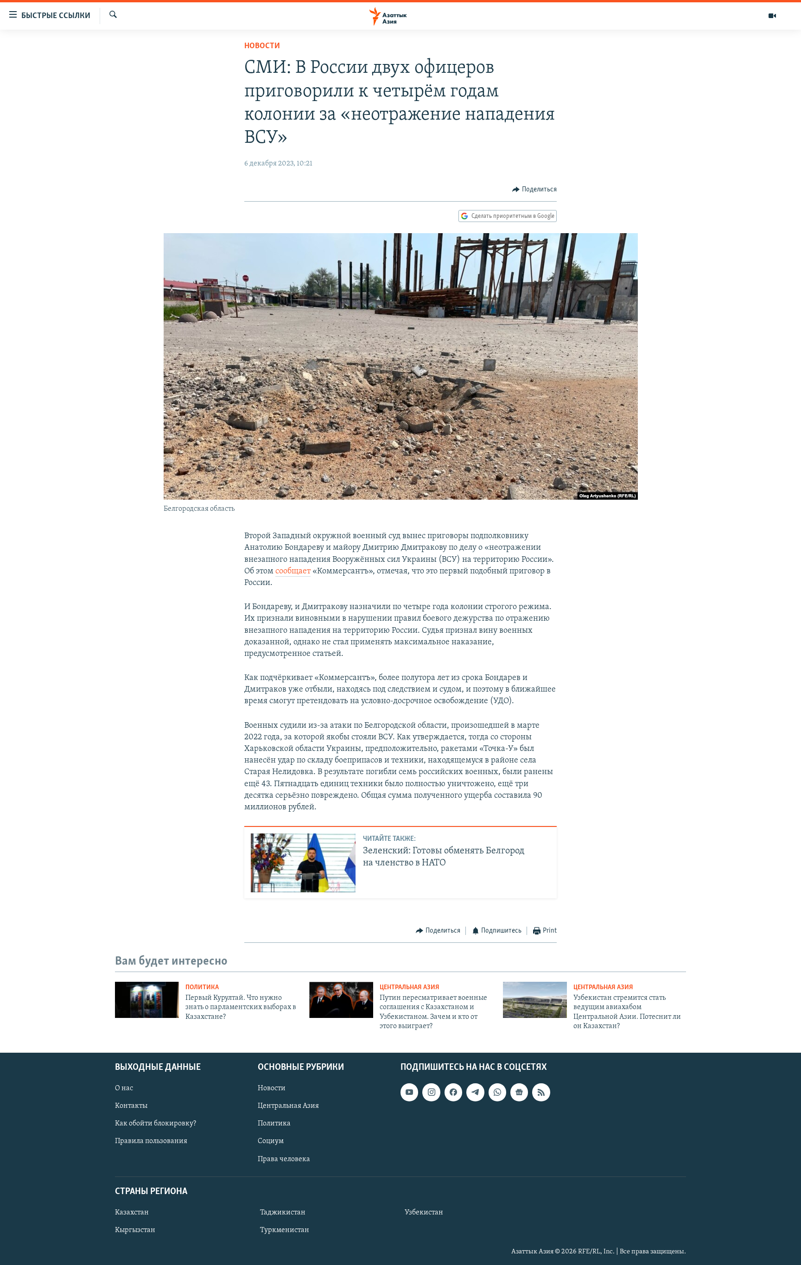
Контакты (131, 1106)
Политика (202, 987)
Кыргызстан (135, 1230)
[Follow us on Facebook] (453, 1092)
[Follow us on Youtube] (409, 1092)
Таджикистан (282, 1212)
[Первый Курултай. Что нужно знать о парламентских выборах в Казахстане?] (147, 1000)
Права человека (284, 1159)
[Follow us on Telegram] (475, 1092)
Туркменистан (284, 1230)
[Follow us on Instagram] (431, 1092)
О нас (124, 1088)
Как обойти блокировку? (155, 1123)
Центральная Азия (409, 987)
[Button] (534, 190)
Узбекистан (424, 1212)
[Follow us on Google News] (519, 1092)
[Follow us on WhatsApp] (497, 1092)
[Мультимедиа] (772, 15)
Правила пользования (151, 1141)
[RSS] (541, 1092)
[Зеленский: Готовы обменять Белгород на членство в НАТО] (303, 862)
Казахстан (132, 1212)
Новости (262, 46)
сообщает (293, 571)
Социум (271, 1141)
